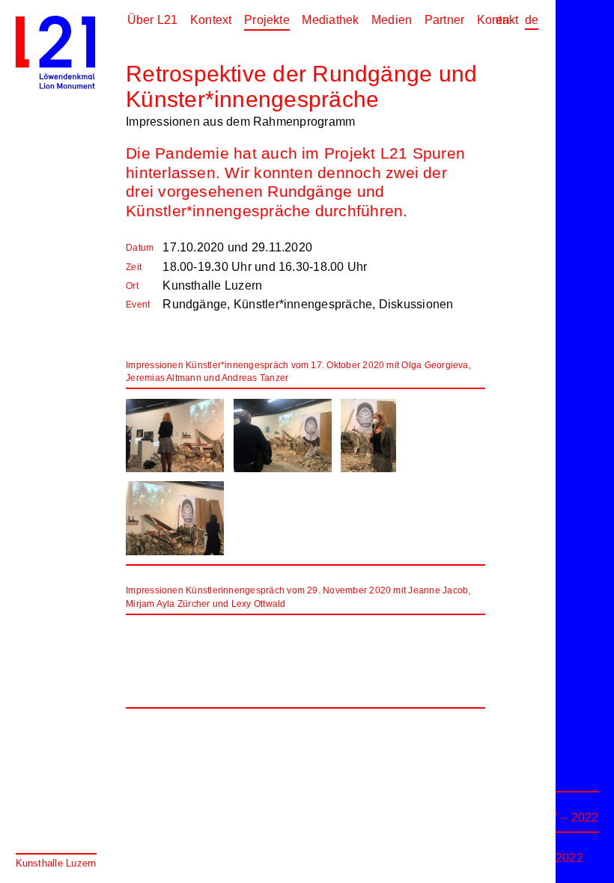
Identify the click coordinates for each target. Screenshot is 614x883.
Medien (391, 19)
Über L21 (152, 19)
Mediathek (330, 19)
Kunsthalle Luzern (56, 863)
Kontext (211, 19)
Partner (445, 19)
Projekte (267, 19)
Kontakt (498, 19)
